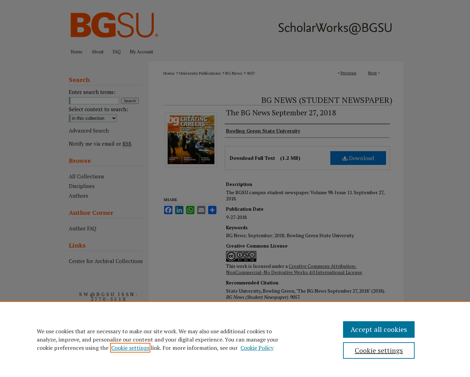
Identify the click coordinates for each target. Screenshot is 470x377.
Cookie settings (130, 348)
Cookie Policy (257, 348)
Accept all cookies (379, 329)
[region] (235, 339)
